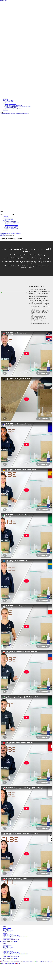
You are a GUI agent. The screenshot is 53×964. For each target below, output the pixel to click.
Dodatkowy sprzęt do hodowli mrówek (13, 108)
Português (50, 961)
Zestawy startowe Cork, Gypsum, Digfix (13, 105)
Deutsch (10, 961)
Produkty (5, 933)
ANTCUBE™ (3, 941)
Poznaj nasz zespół (9, 101)
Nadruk (4, 926)
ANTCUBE (5, 99)
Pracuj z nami (5, 110)
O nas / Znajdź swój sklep (8, 930)
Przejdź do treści (3, 0)
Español (26, 961)
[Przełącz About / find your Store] (22, 218)
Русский (6, 963)
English (3, 961)
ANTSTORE (14, 941)
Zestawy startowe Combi (10, 107)
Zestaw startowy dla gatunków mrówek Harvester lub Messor (18, 106)
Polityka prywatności (7, 928)
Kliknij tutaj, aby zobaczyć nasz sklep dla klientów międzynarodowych (14, 113)
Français (33, 961)
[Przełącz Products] (22, 220)
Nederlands (18, 961)
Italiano (38, 961)
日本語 (43, 961)
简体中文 (14, 963)
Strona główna (2, 235)
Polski (2, 960)
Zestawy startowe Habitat (10, 104)
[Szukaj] (13, 214)
